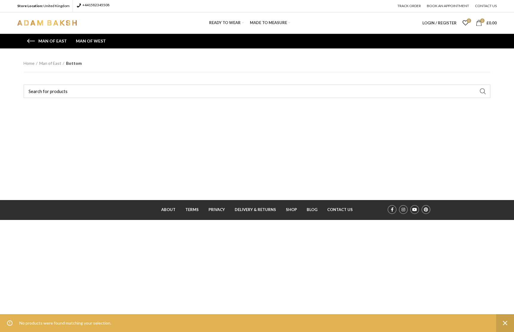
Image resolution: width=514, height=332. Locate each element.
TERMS (192, 209)
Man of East (50, 63)
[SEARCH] (482, 91)
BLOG (312, 209)
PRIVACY (217, 209)
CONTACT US (340, 209)
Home (29, 63)
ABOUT (168, 209)
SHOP (291, 209)
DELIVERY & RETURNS (255, 209)
